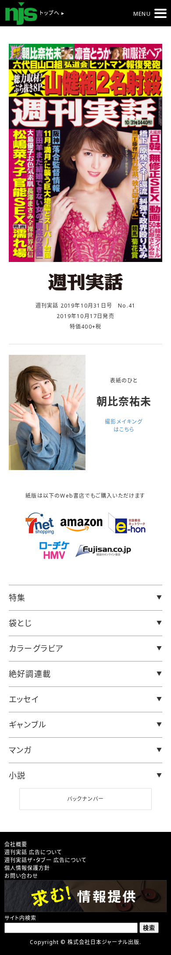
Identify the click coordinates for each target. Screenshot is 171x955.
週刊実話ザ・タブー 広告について (45, 860)
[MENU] (160, 13)
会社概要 (15, 844)
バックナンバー (85, 799)
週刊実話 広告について (33, 852)
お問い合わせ (21, 876)
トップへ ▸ (51, 13)
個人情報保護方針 (27, 868)
